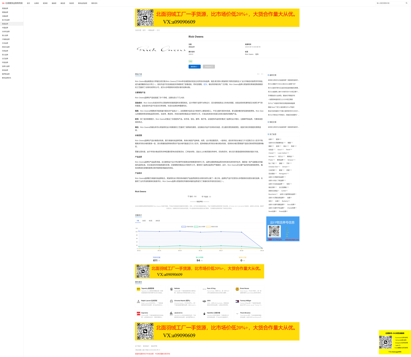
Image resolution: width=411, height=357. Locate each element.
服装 (270, 146)
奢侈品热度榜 (82, 3)
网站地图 (138, 350)
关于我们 (138, 346)
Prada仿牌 (282, 211)
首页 (28, 3)
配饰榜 (45, 3)
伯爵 (288, 198)
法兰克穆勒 (283, 187)
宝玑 (270, 201)
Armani (284, 167)
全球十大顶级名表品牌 (276, 198)
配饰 (256, 54)
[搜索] (407, 3)
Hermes (271, 156)
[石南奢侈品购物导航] (3, 3)
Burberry (285, 201)
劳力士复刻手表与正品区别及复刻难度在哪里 (283, 88)
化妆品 (271, 149)
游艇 (280, 163)
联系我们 (146, 346)
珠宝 (292, 146)
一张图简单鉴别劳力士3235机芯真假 (280, 99)
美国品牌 (151, 30)
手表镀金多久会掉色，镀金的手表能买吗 (281, 95)
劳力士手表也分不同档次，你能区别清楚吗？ (283, 115)
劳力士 (280, 156)
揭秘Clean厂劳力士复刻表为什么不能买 (281, 107)
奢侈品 (289, 156)
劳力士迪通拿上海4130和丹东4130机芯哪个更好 (284, 92)
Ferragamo (283, 173)
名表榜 (36, 3)
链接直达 (194, 66)
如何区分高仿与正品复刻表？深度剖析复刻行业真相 (285, 80)
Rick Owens (249, 54)
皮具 (277, 146)
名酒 (276, 201)
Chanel (271, 153)
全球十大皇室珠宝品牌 (287, 194)
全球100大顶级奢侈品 (276, 143)
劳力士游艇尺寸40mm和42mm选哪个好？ (282, 84)
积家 (288, 170)
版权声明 (154, 346)
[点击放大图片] (160, 49)
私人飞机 (272, 163)
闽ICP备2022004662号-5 (151, 350)
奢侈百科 (94, 3)
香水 (284, 146)
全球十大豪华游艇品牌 (276, 204)
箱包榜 (63, 3)
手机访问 (208, 66)
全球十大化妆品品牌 (275, 184)
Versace (290, 160)
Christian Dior (273, 167)
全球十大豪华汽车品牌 (276, 208)
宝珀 (288, 184)
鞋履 (289, 143)
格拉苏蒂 (272, 187)
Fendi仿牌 (272, 211)
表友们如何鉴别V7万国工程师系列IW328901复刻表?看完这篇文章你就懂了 (293, 111)
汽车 (287, 163)
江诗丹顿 (272, 170)
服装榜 (54, 3)
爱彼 (280, 170)
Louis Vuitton (282, 153)
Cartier (283, 191)
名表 (270, 139)
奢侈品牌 (280, 160)
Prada (271, 160)
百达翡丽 (272, 173)
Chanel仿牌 (291, 208)
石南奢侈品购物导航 (14, 3)
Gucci (279, 149)
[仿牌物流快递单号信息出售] (282, 228)
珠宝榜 (71, 3)
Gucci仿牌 (290, 204)
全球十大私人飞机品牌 (276, 180)
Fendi (288, 149)
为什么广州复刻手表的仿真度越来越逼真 (281, 103)
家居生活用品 (273, 191)
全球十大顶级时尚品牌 (276, 177)
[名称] (217, 18)
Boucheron (272, 194)
